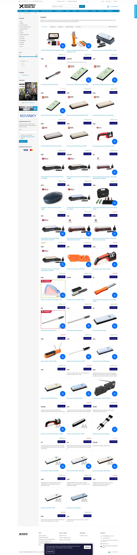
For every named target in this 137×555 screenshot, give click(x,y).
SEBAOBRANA (23, 40)
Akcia (21, 21)
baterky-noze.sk (25, 75)
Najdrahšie (60, 27)
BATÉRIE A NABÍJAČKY (24, 34)
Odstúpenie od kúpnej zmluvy (45, 541)
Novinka (23, 65)
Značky (21, 46)
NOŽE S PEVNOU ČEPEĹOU (25, 27)
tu (71, 548)
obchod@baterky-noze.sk (108, 536)
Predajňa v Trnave (84, 535)
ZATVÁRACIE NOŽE (24, 25)
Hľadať (82, 6)
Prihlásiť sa (23, 141)
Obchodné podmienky (72, 1)
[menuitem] (20, 11)
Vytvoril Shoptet (114, 552)
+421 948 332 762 (106, 538)
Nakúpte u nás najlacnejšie (65, 540)
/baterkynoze (105, 543)
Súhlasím (87, 547)
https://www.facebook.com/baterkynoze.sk (110, 540)
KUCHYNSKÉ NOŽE (23, 29)
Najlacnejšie (52, 27)
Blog (40, 545)
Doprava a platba (61, 1)
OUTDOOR (22, 36)
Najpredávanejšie (69, 27)
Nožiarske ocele (62, 535)
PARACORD (22, 38)
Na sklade (24, 61)
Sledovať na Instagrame (29, 102)
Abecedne (78, 27)
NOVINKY (21, 23)
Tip (22, 67)
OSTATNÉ (22, 44)
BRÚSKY (21, 31)
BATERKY (22, 33)
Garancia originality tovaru (64, 537)
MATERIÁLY (22, 42)
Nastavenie (50, 551)
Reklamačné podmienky (44, 543)
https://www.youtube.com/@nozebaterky (110, 546)
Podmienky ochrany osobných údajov (47, 539)
